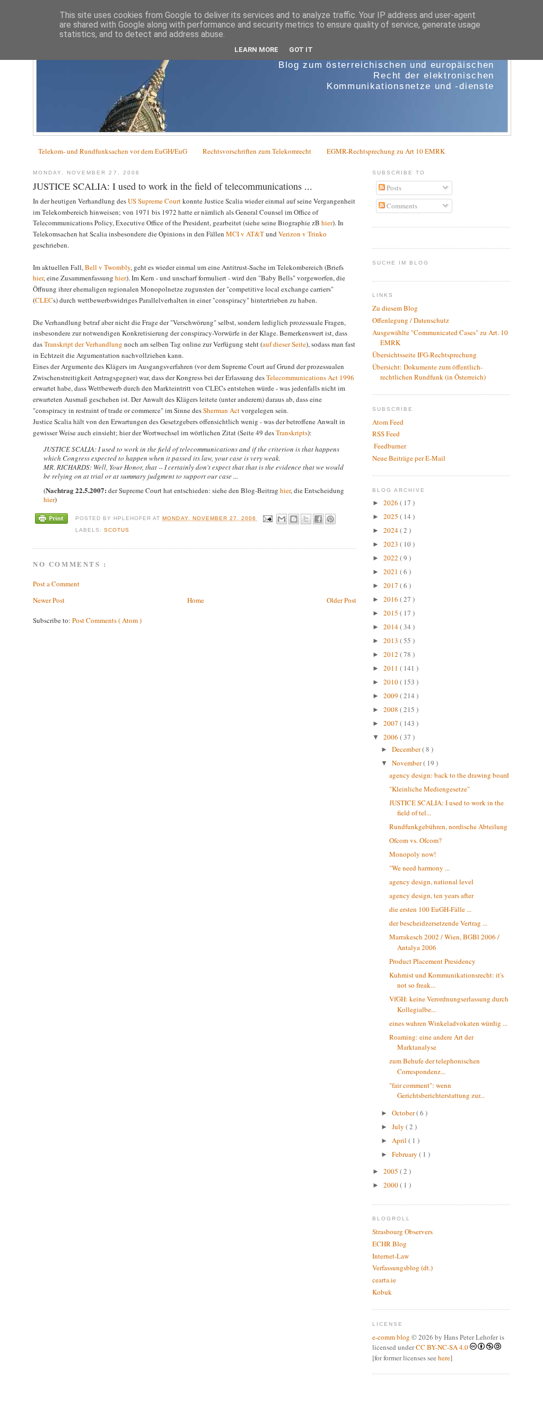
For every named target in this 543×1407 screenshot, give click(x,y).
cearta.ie (384, 1280)
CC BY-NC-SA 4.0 (442, 1347)
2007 (391, 723)
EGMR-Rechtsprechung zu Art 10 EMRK (386, 151)
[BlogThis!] (293, 519)
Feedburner (389, 446)
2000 (391, 1185)
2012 (391, 654)
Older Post (341, 600)
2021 (391, 571)
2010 (391, 682)
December (407, 749)
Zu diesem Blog (395, 308)
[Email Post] (267, 518)
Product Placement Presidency (432, 961)
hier (326, 222)
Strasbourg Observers (402, 1231)
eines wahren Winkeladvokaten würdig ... (448, 1023)
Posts (393, 187)
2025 (391, 516)
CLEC (44, 300)
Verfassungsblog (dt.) (402, 1267)
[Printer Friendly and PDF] (51, 519)
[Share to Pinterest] (330, 519)
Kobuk (382, 1292)
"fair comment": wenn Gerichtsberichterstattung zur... (437, 1090)
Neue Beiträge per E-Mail (408, 458)
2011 (391, 668)
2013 (391, 640)
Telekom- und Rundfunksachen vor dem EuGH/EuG (112, 151)
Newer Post (49, 600)
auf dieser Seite (284, 344)
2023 (391, 544)
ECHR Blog (389, 1243)
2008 (391, 709)
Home (195, 600)
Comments (401, 205)
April (400, 1140)
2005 (391, 1171)
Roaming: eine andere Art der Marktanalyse (431, 1042)
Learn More (256, 50)
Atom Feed (388, 422)
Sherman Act (221, 410)
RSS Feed (386, 433)
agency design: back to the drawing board (449, 775)
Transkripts (292, 432)
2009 (391, 695)
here (444, 1357)
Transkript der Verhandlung (83, 344)
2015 (391, 613)
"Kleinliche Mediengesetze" (429, 789)
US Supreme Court (154, 201)
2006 (391, 737)
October (404, 1113)
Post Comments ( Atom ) (107, 620)
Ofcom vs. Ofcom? (415, 840)
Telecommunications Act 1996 (310, 377)
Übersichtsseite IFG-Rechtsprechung (424, 354)
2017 (391, 585)
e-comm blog (391, 1337)
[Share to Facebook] (318, 519)
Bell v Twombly (107, 267)
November (407, 763)
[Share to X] (306, 519)
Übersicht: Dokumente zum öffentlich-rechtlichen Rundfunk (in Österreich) (429, 372)
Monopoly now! (412, 854)
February (405, 1154)
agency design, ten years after (431, 895)
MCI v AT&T (245, 234)
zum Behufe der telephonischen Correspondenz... (434, 1066)
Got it (301, 50)
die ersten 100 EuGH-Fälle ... (430, 909)
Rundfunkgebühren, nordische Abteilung (448, 826)
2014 (391, 626)
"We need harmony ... (419, 868)
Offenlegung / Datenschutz (410, 320)
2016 (391, 599)
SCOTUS (116, 530)
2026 (391, 502)
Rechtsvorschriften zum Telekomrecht (257, 151)
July (399, 1126)
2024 (391, 530)
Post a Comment (56, 583)
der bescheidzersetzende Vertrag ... (438, 923)
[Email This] (281, 519)
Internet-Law (390, 1256)
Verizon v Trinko (302, 234)
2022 (391, 557)
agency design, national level (431, 881)
